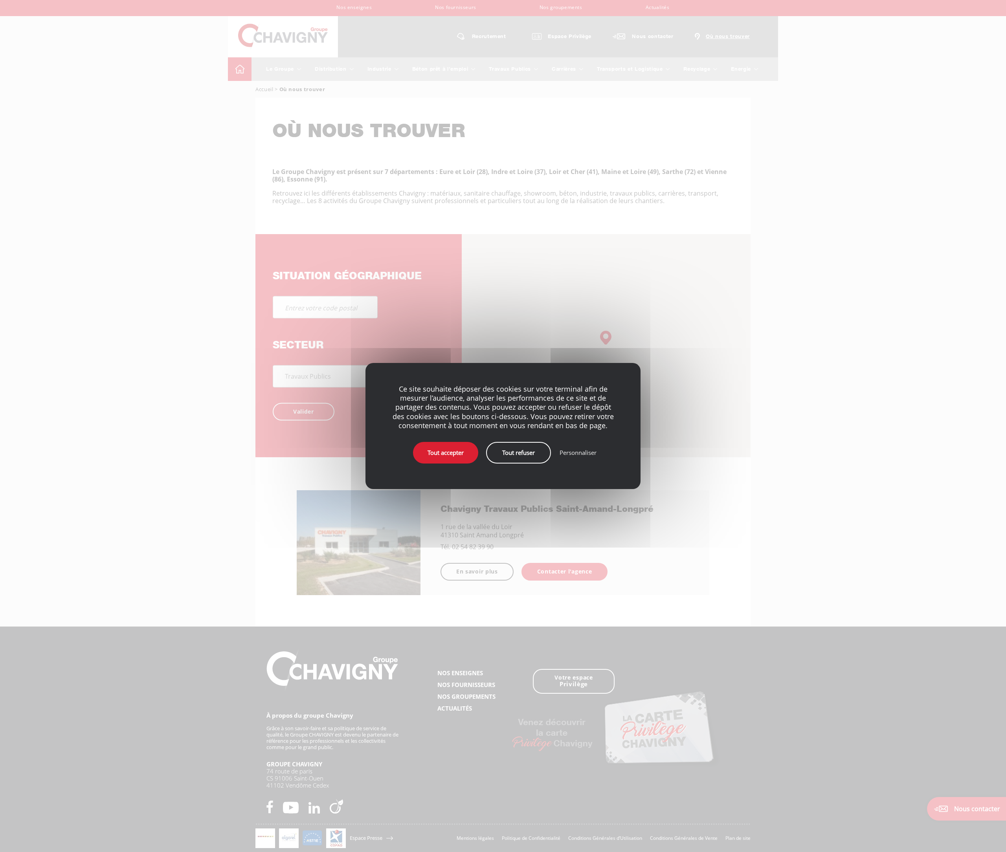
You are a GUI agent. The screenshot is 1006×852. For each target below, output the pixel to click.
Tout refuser (518, 452)
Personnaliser (578, 452)
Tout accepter (446, 452)
